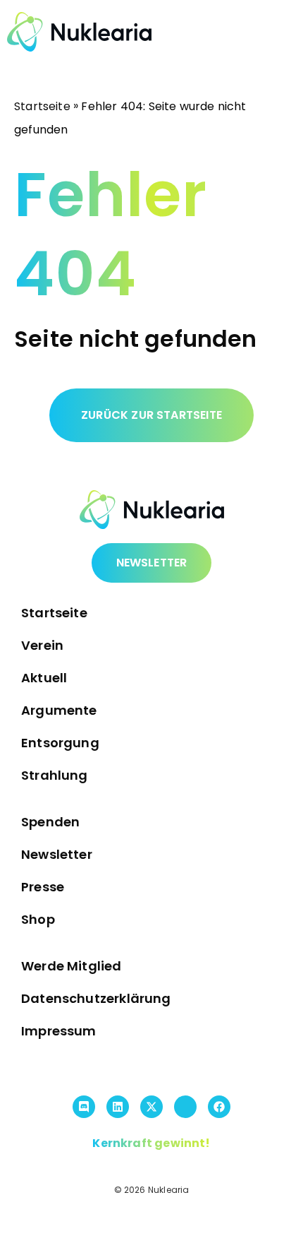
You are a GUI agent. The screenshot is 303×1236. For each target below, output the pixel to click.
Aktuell (44, 678)
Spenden (50, 822)
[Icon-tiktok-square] (185, 1106)
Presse (42, 887)
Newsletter (56, 854)
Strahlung (54, 775)
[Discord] (84, 1106)
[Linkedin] (117, 1106)
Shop (38, 919)
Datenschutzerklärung (96, 998)
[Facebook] (219, 1106)
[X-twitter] (151, 1106)
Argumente (59, 710)
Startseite (42, 106)
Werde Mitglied (71, 966)
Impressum (59, 1031)
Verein (42, 645)
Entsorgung (60, 742)
